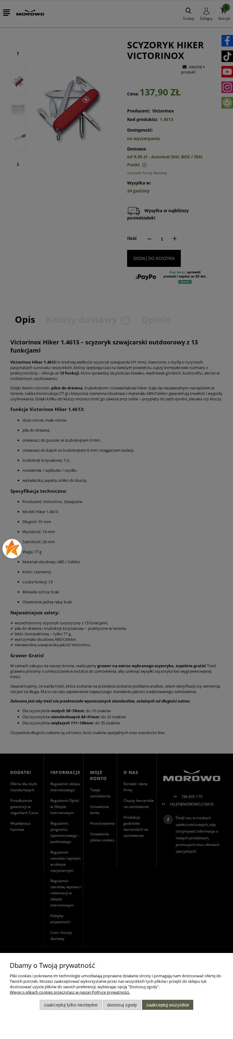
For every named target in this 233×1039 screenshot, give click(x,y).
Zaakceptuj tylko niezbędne (71, 1004)
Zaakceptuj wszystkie (167, 1004)
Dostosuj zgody (122, 1004)
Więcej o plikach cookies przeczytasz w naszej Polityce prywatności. (70, 992)
